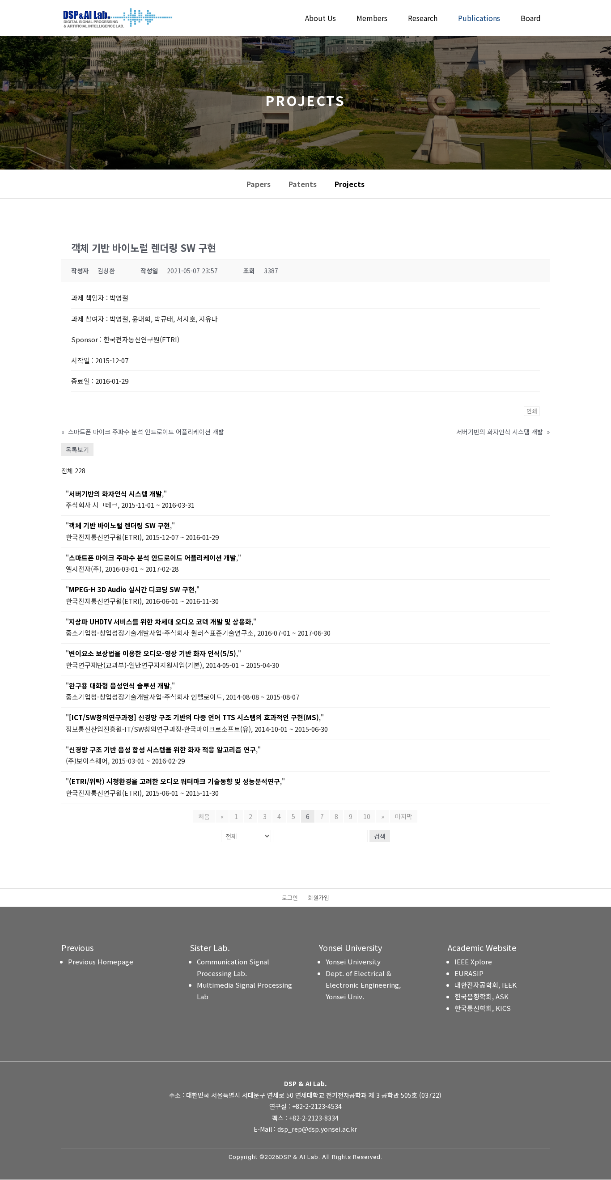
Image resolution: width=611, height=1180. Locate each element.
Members (371, 19)
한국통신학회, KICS (482, 1008)
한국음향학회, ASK (481, 996)
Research (422, 19)
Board (531, 19)
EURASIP (469, 973)
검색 (380, 836)
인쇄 (531, 411)
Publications (479, 19)
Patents (303, 184)
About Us (320, 19)
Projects (350, 184)
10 (366, 816)
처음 (204, 816)
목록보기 (77, 449)
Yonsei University (353, 961)
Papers (258, 184)
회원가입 (318, 898)
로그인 (290, 898)
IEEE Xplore (473, 961)
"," (116, 493)
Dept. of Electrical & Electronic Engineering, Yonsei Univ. (363, 984)
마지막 (403, 816)
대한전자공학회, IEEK (485, 984)
